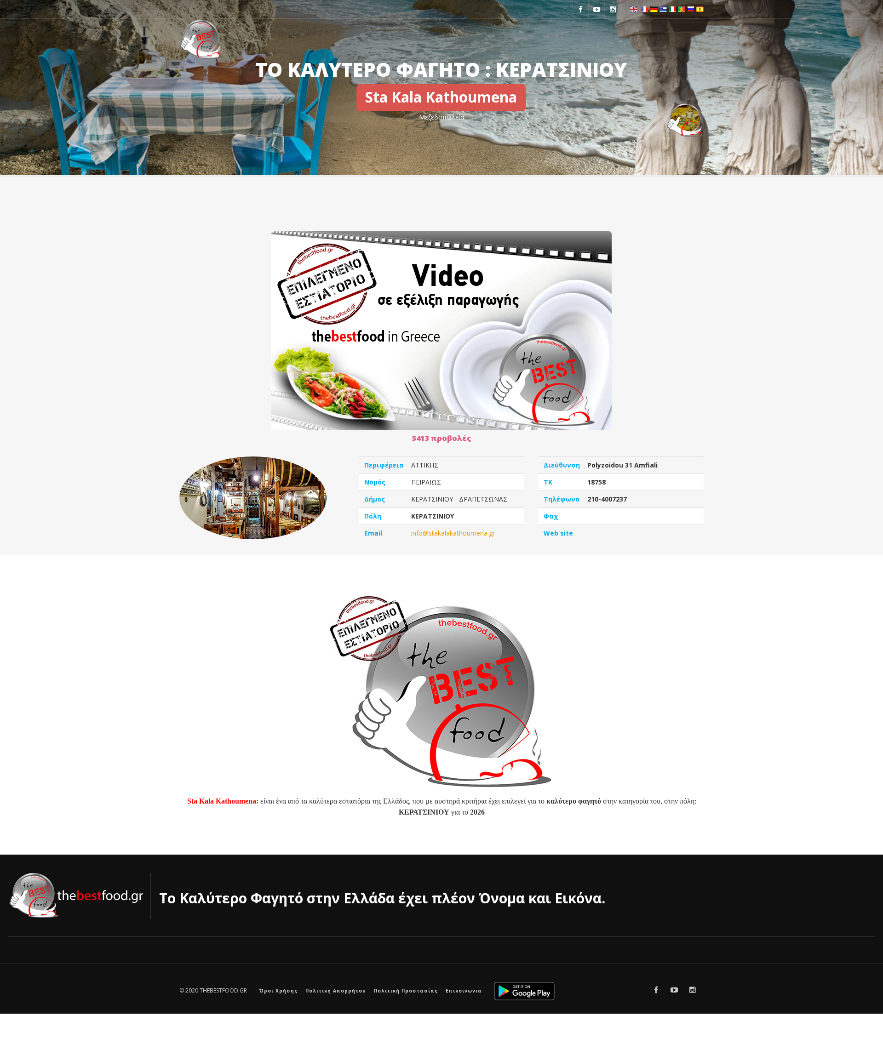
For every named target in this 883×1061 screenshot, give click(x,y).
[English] (633, 8)
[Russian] (690, 8)
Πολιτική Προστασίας (406, 990)
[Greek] (663, 8)
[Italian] (672, 8)
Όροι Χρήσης (278, 990)
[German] (654, 8)
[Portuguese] (681, 8)
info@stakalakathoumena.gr (453, 533)
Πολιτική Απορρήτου (335, 990)
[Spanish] (700, 8)
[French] (644, 8)
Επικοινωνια (464, 990)
